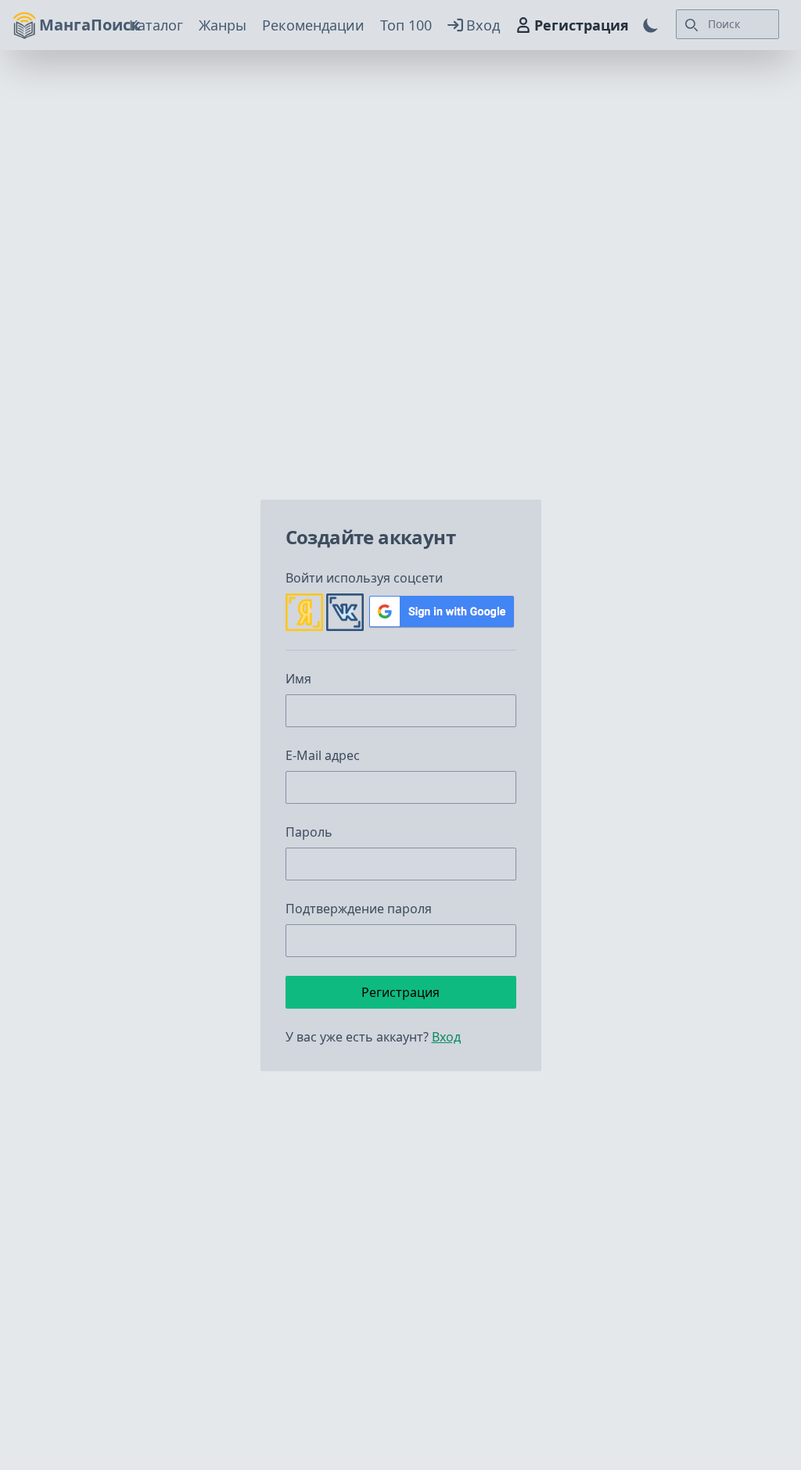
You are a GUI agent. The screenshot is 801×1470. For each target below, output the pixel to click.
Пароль (309, 832)
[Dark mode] (650, 25)
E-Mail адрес (323, 755)
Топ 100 (406, 25)
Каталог (156, 25)
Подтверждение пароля (359, 908)
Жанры (222, 25)
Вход (483, 25)
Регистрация (581, 25)
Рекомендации (313, 25)
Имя (298, 678)
